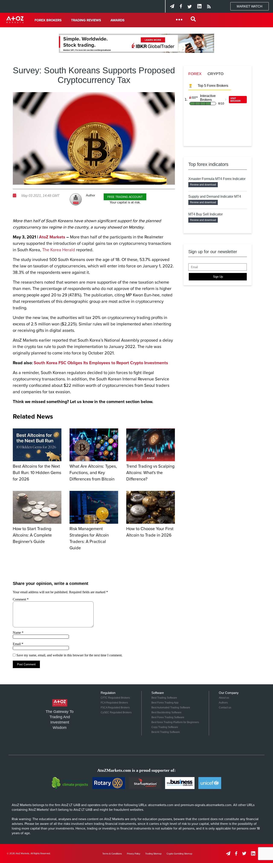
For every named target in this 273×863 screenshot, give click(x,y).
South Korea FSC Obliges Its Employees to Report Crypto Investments (101, 363)
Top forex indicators (208, 164)
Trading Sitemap (153, 853)
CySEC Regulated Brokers (116, 712)
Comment (21, 599)
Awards (117, 20)
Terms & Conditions (112, 853)
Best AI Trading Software (165, 732)
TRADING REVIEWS (86, 20)
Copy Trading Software (164, 727)
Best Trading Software (164, 697)
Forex (195, 74)
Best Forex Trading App (165, 702)
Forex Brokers (48, 20)
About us (224, 697)
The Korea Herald (58, 249)
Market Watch (249, 6)
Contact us (225, 707)
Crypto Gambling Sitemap (179, 853)
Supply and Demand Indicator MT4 (214, 196)
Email (18, 644)
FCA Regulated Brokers (114, 702)
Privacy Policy (133, 853)
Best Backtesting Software (166, 712)
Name (18, 632)
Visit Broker (235, 99)
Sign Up (218, 276)
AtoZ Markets (52, 237)
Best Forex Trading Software (167, 717)
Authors (223, 702)
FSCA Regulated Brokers (115, 707)
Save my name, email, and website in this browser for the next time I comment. (69, 655)
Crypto (216, 74)
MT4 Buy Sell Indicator (205, 214)
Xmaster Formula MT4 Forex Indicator (216, 179)
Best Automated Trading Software (170, 707)
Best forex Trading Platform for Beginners (175, 722)
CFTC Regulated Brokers (115, 697)
